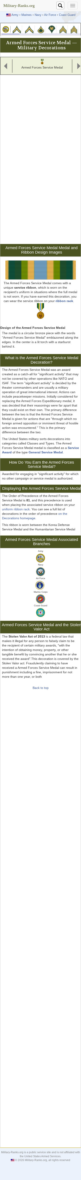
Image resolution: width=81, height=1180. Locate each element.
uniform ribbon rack (16, 509)
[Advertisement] (40, 116)
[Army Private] (17, 29)
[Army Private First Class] (41, 29)
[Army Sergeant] (74, 29)
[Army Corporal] (63, 29)
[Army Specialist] (51, 29)
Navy (38, 15)
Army (14, 15)
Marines (26, 15)
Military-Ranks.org (19, 5)
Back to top (41, 688)
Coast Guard (67, 15)
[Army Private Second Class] (29, 29)
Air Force (50, 15)
